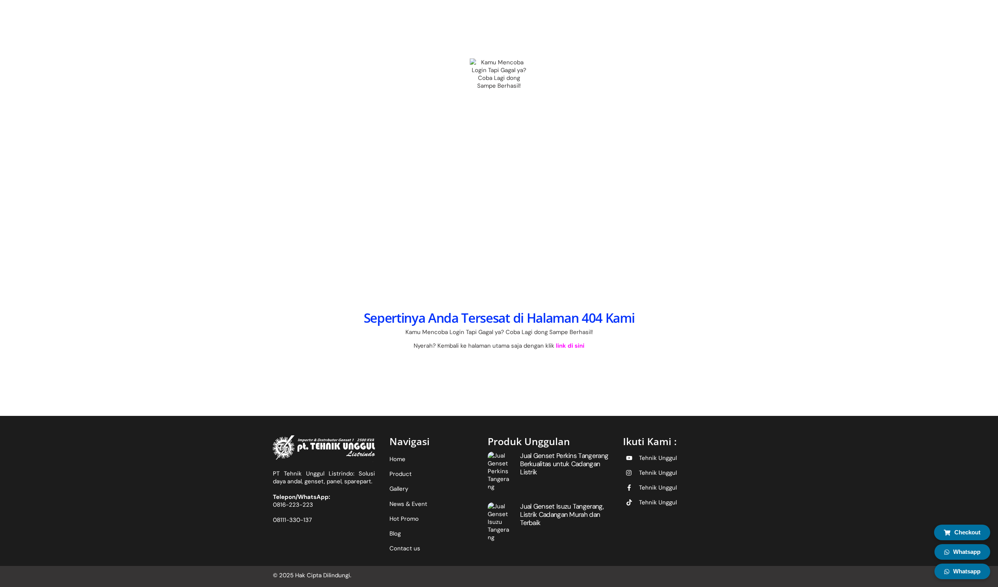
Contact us (404, 548)
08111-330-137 (292, 520)
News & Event (408, 504)
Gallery (398, 489)
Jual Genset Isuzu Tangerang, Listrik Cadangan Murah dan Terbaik (561, 514)
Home (397, 459)
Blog (395, 533)
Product (400, 474)
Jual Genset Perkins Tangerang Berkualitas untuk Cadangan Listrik (564, 463)
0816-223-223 (293, 505)
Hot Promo (404, 519)
